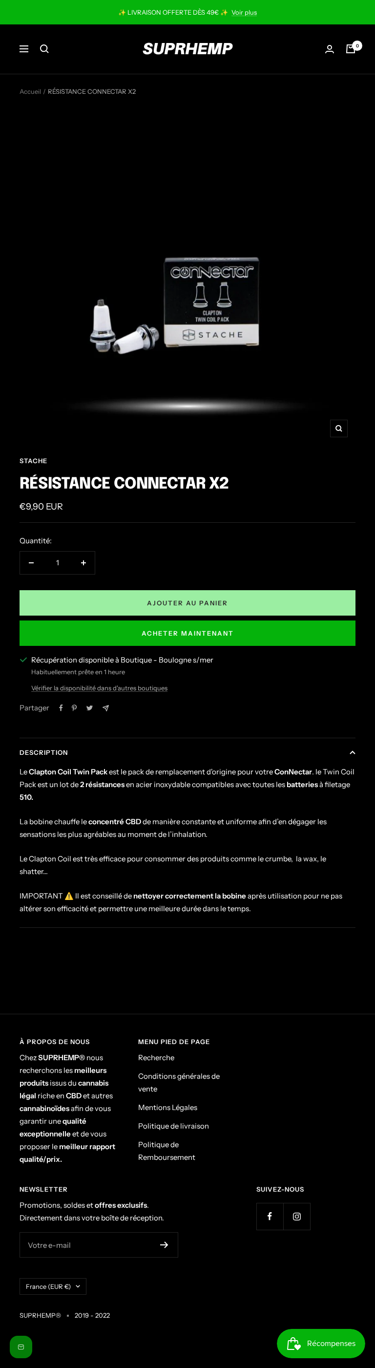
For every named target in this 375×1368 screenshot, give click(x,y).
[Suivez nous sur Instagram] (296, 1216)
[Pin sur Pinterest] (74, 708)
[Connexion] (329, 49)
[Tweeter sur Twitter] (89, 708)
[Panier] (350, 48)
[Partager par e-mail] (106, 708)
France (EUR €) (48, 1286)
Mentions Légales (167, 1107)
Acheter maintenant (188, 633)
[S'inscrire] (164, 1244)
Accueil (30, 91)
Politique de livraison (173, 1126)
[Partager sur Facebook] (61, 708)
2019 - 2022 (92, 1315)
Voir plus (244, 12)
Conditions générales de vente (179, 1082)
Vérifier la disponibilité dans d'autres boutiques (99, 688)
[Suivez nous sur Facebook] (269, 1216)
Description (44, 752)
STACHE (33, 461)
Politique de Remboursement (166, 1151)
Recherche (156, 1057)
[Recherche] (44, 48)
